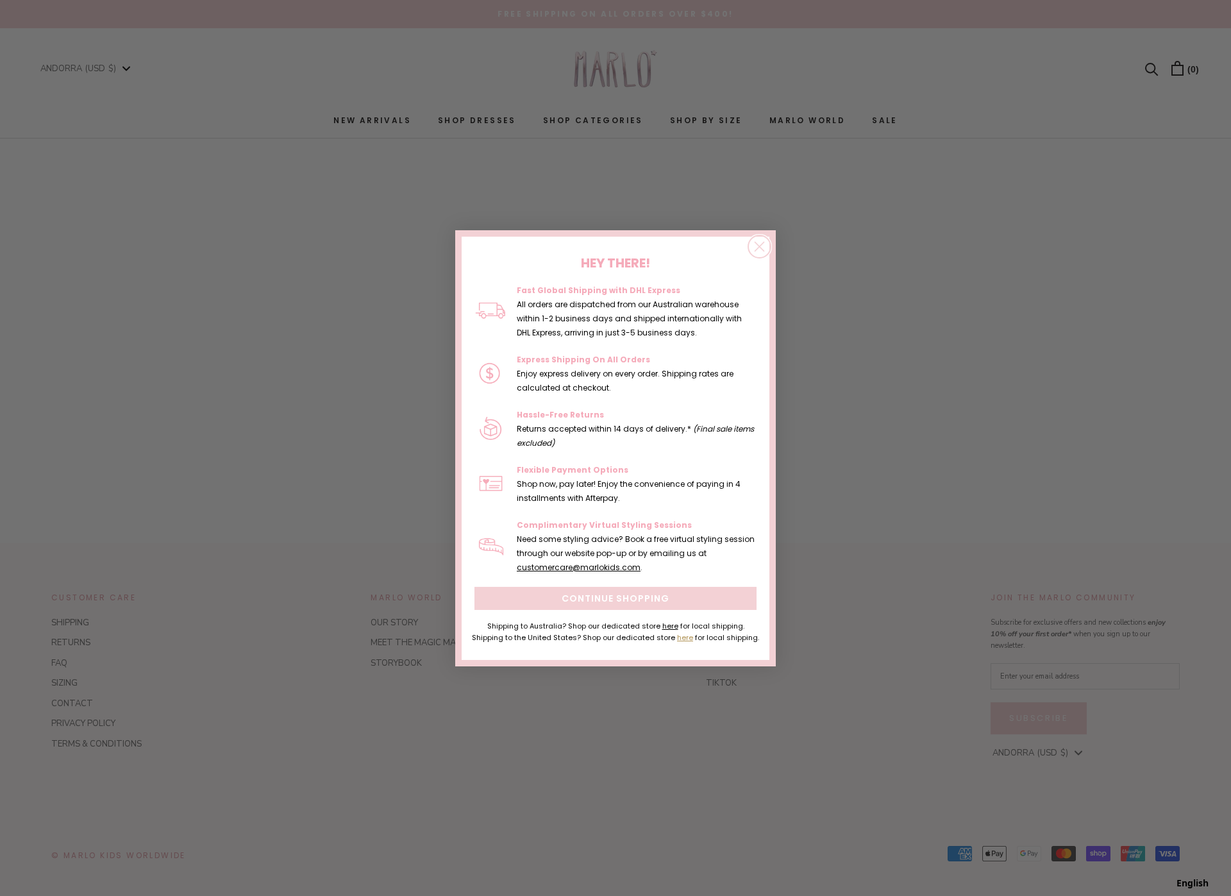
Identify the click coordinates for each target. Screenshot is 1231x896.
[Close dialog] (759, 246)
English (1193, 883)
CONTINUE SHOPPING (615, 598)
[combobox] (1192, 883)
